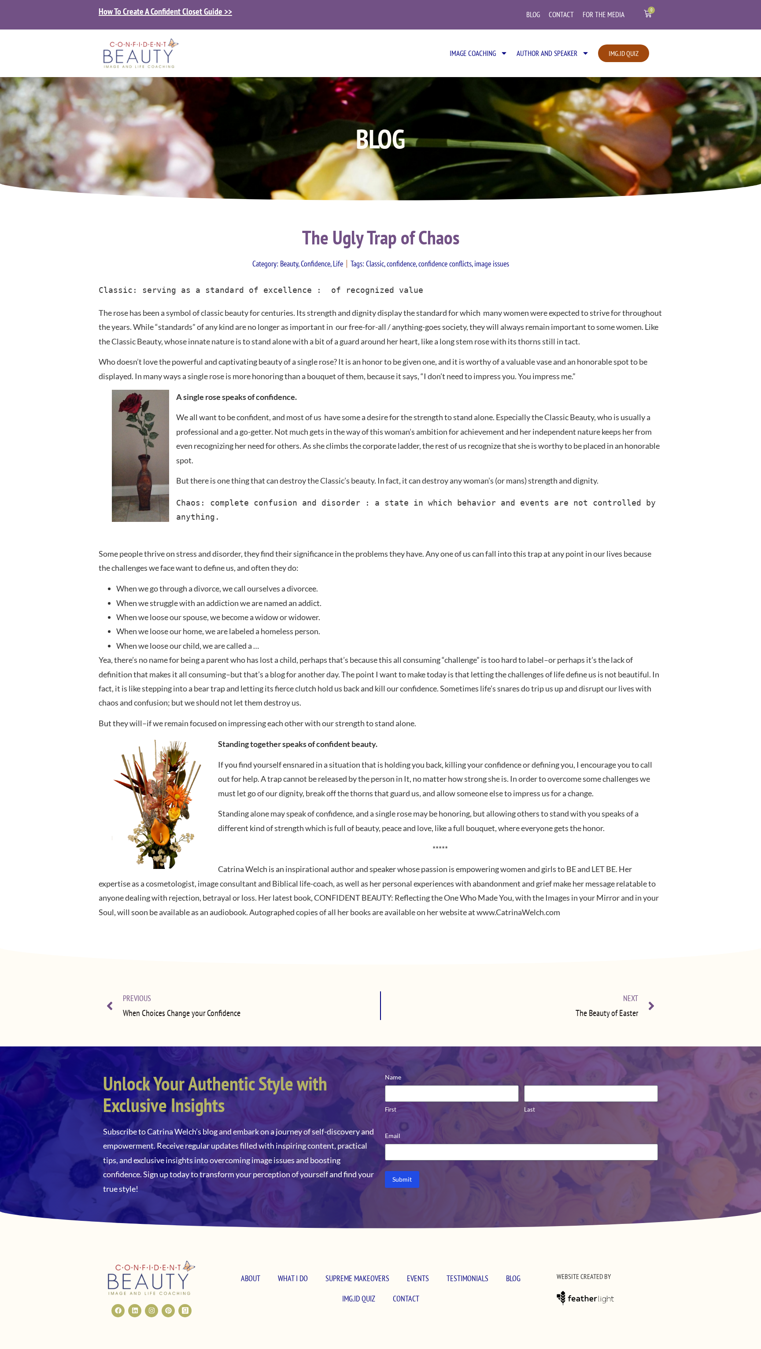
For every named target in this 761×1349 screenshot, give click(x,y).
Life (338, 264)
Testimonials (467, 1278)
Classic (375, 264)
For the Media (603, 14)
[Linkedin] (134, 1310)
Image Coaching (473, 53)
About (250, 1278)
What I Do (293, 1278)
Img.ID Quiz (358, 1299)
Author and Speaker (547, 53)
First (390, 1109)
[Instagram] (151, 1310)
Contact (561, 14)
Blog (533, 14)
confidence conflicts (445, 264)
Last (529, 1109)
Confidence (315, 264)
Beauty (289, 264)
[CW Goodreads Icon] (185, 1310)
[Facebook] (118, 1310)
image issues (491, 264)
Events (418, 1278)
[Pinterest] (168, 1310)
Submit (402, 1179)
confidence (401, 264)
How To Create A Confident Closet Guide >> (165, 11)
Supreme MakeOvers (357, 1278)
